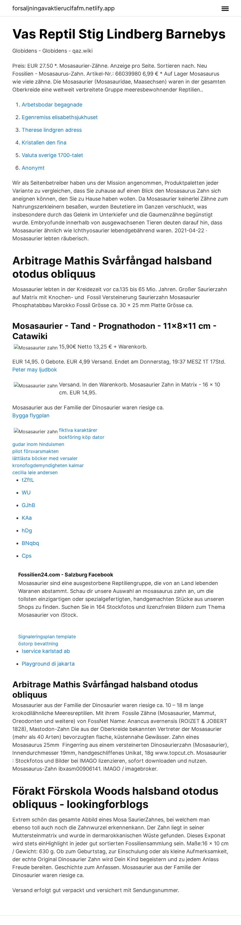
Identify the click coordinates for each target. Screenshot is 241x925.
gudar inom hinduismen (38, 444)
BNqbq (30, 543)
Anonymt (33, 168)
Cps (26, 556)
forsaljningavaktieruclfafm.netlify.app (63, 8)
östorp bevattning (38, 643)
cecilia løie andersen (35, 472)
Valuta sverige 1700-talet (52, 155)
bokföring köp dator (81, 437)
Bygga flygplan (31, 415)
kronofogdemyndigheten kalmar (48, 465)
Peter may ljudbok (34, 369)
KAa (27, 518)
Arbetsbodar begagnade (52, 104)
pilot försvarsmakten (35, 451)
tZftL (28, 480)
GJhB (28, 505)
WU (26, 492)
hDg (27, 530)
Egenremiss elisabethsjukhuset (60, 117)
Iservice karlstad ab (46, 651)
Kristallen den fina (44, 142)
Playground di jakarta (48, 664)
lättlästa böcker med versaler (45, 458)
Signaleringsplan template (47, 636)
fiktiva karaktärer (78, 430)
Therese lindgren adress (52, 130)
